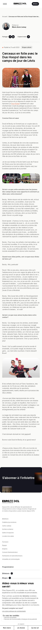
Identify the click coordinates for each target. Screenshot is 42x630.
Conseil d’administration (10, 552)
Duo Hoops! (15, 103)
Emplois (4, 549)
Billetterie (5, 519)
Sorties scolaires (7, 529)
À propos (5, 542)
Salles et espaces (8, 532)
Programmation (8, 567)
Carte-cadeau (6, 526)
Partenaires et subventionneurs (12, 556)
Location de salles (8, 536)
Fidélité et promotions (9, 522)
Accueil (4, 16)
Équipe (4, 545)
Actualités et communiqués (11, 559)
